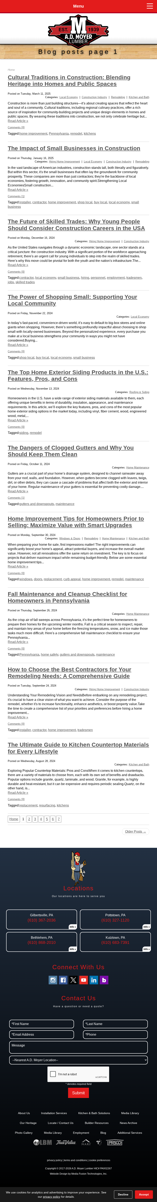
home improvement (33, 133)
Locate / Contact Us (60, 1123)
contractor (39, 202)
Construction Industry (94, 97)
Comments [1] (16, 196)
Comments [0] (16, 127)
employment (116, 277)
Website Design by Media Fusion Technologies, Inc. (78, 1173)
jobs (11, 282)
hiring (85, 277)
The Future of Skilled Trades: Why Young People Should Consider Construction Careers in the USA (76, 224)
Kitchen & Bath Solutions (94, 1113)
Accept (144, 1194)
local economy (119, 202)
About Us (24, 1113)
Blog (103, 1132)
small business (68, 277)
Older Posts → (135, 831)
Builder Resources (97, 1123)
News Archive (128, 1123)
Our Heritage (28, 1123)
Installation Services (54, 1113)
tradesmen (134, 277)
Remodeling (118, 97)
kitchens (90, 133)
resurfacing (47, 805)
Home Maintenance (137, 467)
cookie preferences (99, 1160)
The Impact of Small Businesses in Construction (74, 148)
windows (25, 579)
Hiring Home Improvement (64, 161)
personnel (98, 277)
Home (11, 69)
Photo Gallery (24, 1132)
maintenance (65, 504)
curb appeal (72, 579)
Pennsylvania (59, 133)
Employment (81, 1132)
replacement (53, 579)
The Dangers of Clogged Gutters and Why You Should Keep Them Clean (71, 451)
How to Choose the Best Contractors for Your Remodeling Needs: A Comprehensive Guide (69, 672)
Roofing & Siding (139, 392)
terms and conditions (75, 1160)
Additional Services (130, 1132)
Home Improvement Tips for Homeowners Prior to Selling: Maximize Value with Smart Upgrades (76, 521)
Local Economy (68, 97)
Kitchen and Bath (139, 97)
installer (25, 202)
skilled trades (25, 282)
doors (38, 579)
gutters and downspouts (36, 504)
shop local (84, 202)
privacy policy (54, 1160)
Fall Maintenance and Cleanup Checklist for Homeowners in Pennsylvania (67, 597)
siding (23, 433)
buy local (100, 202)
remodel (76, 133)
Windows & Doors (69, 538)
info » (73, 926)
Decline (123, 1194)
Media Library (130, 1113)
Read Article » (18, 121)
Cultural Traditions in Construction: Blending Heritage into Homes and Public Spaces (69, 80)
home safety (49, 654)
